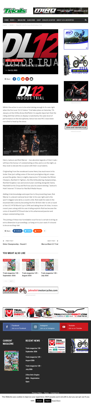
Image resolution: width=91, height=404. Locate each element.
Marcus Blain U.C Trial (49, 244)
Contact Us (55, 393)
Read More (56, 401)
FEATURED (7, 260)
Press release (17, 60)
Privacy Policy (37, 393)
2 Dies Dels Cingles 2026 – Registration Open (32, 378)
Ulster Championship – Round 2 (14, 244)
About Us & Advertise (65, 20)
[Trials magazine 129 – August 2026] (30, 265)
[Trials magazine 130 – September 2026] (11, 265)
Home (7, 20)
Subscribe (31, 20)
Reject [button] (48, 401)
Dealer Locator (48, 20)
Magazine (22, 20)
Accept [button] (39, 401)
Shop (39, 20)
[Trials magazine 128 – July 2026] (49, 265)
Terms (46, 393)
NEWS (12, 20)
